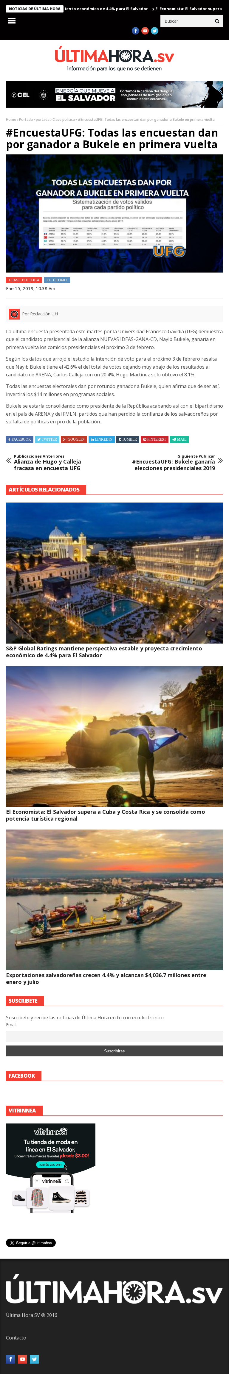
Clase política (63, 119)
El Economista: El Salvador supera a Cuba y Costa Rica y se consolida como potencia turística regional (105, 815)
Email (11, 1024)
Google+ (76, 439)
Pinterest (156, 439)
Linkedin (103, 439)
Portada (26, 119)
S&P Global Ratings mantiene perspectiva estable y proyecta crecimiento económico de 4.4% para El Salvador (104, 652)
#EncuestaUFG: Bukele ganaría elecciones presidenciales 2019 (173, 463)
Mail (181, 439)
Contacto (16, 1337)
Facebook (21, 439)
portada (42, 119)
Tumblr (129, 439)
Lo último (57, 280)
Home (11, 119)
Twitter (49, 439)
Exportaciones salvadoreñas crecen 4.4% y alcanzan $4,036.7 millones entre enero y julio (106, 978)
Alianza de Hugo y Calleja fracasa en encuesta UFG (47, 463)
